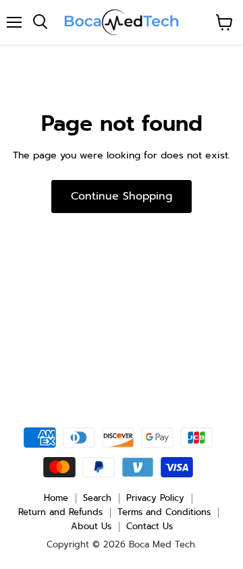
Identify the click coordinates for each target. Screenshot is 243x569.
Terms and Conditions (164, 512)
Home (56, 497)
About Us (91, 526)
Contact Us (149, 526)
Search (97, 497)
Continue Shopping (121, 196)
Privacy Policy (155, 497)
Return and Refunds (60, 512)
